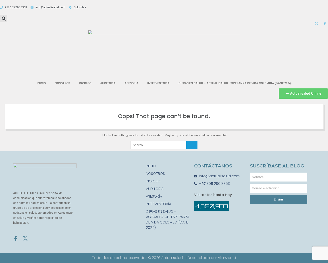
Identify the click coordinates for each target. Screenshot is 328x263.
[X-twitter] (25, 238)
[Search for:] (164, 145)
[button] (3, 18)
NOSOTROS (62, 83)
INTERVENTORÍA (158, 83)
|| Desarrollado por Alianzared (210, 257)
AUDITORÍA (108, 83)
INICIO (41, 83)
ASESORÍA (131, 83)
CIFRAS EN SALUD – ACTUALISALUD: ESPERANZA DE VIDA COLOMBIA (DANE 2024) (235, 83)
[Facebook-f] (15, 238)
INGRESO (85, 83)
